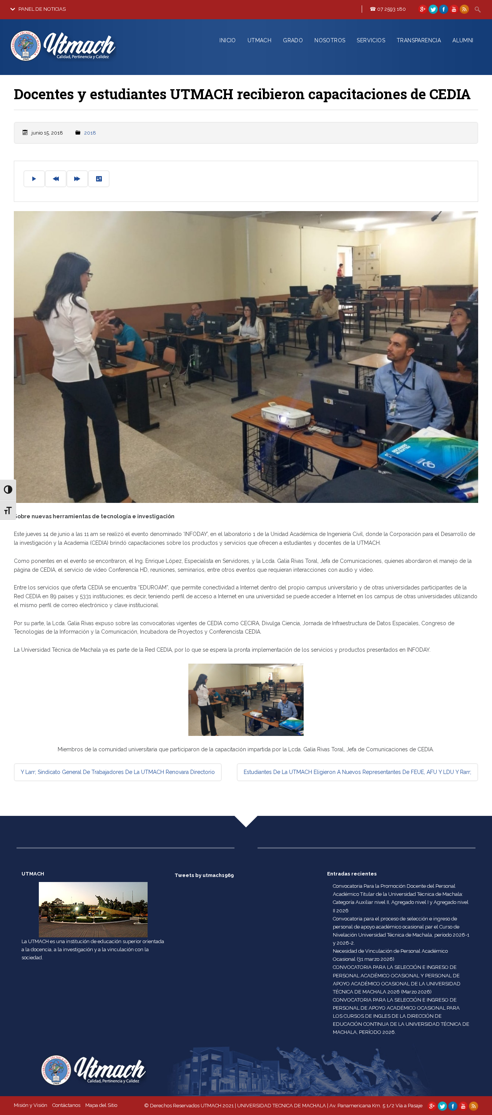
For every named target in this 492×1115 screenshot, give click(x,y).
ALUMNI (462, 40)
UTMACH (259, 40)
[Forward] (77, 178)
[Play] (34, 178)
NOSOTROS (329, 40)
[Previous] (55, 178)
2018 (90, 133)
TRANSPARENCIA (419, 40)
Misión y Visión (30, 1105)
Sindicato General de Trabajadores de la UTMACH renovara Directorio (118, 772)
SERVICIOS (371, 40)
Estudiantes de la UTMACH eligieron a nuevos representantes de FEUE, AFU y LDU (357, 772)
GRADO (293, 40)
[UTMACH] (78, 63)
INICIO (227, 40)
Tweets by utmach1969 (204, 875)
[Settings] (99, 178)
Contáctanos (66, 1105)
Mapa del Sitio (101, 1105)
